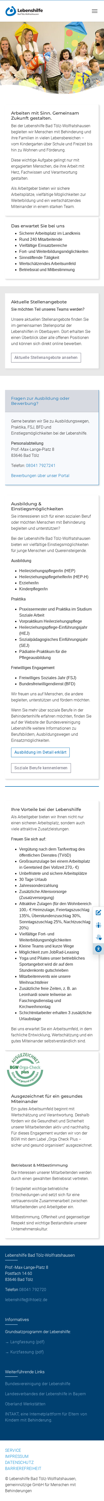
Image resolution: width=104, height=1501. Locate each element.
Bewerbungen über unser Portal (40, 475)
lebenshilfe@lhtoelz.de (26, 1299)
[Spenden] (98, 937)
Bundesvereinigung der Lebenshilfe (37, 1383)
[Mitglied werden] (98, 925)
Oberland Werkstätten (25, 1404)
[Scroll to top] (93, 1490)
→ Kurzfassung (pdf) (24, 1352)
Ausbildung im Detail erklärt (40, 752)
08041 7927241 (41, 465)
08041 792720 (32, 1289)
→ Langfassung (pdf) (25, 1341)
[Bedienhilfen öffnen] (98, 948)
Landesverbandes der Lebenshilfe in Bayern (45, 1393)
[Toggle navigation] (94, 11)
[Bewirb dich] (98, 912)
